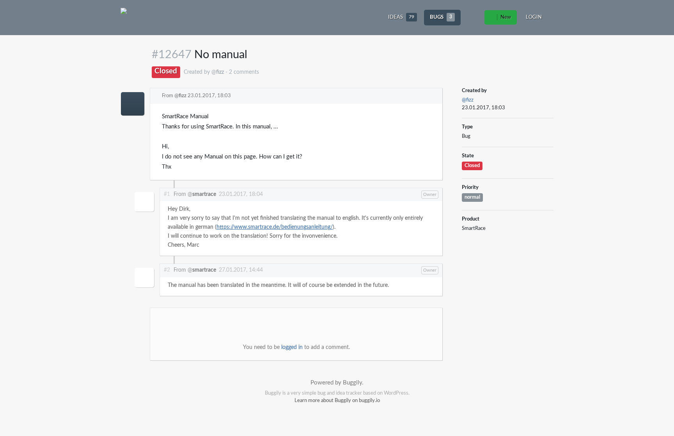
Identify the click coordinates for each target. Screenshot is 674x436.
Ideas (401, 17)
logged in (292, 347)
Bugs (441, 17)
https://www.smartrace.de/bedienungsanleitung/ (274, 227)
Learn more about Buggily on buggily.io (337, 400)
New (505, 17)
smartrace (204, 194)
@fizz (468, 100)
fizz (182, 95)
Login (534, 17)
